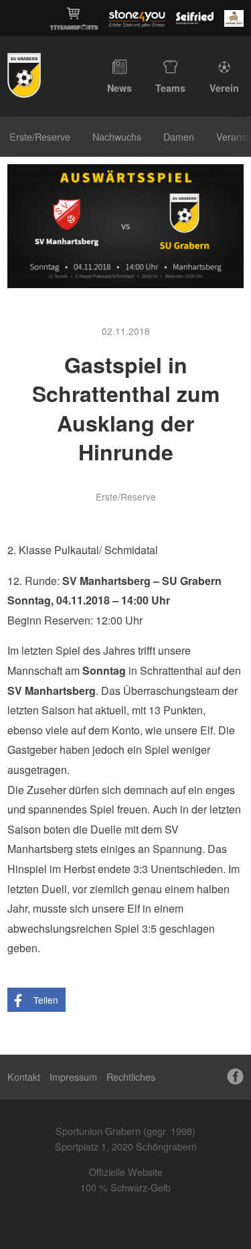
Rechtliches (130, 1076)
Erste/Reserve (39, 136)
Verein (224, 87)
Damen (178, 136)
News (119, 87)
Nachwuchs (116, 136)
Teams (170, 87)
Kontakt (23, 1076)
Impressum (73, 1076)
